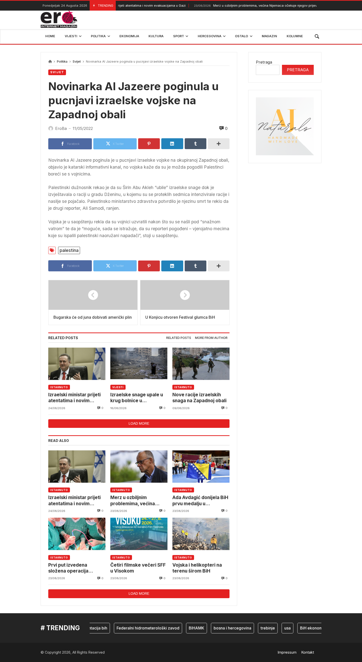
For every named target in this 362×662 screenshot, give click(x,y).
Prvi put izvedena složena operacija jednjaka (68, 568)
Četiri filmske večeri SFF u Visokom (138, 568)
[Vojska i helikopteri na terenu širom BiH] (201, 534)
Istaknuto (59, 387)
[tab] (178, 338)
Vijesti (118, 387)
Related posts (178, 338)
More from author (211, 338)
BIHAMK (185, 628)
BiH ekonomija (302, 628)
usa (276, 628)
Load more (139, 423)
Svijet (77, 61)
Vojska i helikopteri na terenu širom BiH (197, 568)
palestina (69, 250)
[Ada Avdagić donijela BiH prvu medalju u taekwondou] (201, 466)
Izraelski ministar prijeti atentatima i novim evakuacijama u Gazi (74, 398)
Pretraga (264, 62)
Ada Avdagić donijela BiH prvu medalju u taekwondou (200, 501)
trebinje (256, 628)
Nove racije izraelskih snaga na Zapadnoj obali (199, 397)
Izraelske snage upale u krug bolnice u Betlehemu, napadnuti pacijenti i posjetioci (136, 398)
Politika (62, 61)
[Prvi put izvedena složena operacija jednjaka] (76, 534)
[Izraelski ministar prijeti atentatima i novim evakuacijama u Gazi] (76, 364)
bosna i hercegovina (221, 628)
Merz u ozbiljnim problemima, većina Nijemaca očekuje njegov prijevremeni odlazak (254, 5)
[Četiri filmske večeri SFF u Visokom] (138, 534)
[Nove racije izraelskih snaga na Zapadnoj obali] (201, 364)
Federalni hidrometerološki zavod (136, 628)
